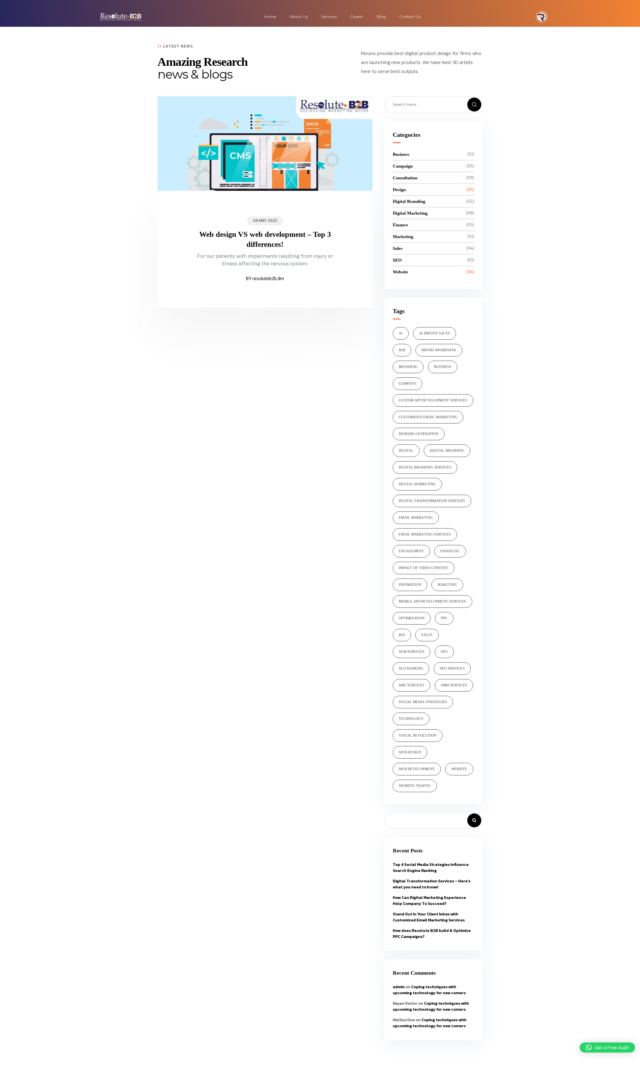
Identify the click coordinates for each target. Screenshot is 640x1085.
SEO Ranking (411, 668)
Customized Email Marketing (428, 417)
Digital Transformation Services (432, 501)
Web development (417, 769)
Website (459, 769)
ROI (402, 635)
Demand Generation (418, 434)
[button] (607, 1047)
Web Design (410, 752)
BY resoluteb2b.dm (265, 278)
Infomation (410, 585)
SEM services (411, 652)
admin (399, 987)
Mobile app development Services (432, 601)
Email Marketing (416, 517)
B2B (402, 350)
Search (474, 820)
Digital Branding (447, 450)
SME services (411, 685)
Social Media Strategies (423, 702)
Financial (450, 551)
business (442, 367)
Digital (406, 450)
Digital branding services (425, 467)
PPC (444, 618)
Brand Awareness (439, 350)
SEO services (452, 668)
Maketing (447, 585)
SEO (444, 652)
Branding (408, 367)
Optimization (411, 618)
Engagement (411, 551)
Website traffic (415, 786)
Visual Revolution (417, 735)
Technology (411, 719)
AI (401, 333)
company (407, 383)
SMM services (454, 685)
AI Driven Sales (434, 333)
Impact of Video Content (423, 568)
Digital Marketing (417, 484)
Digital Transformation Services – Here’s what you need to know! (431, 884)
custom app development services (433, 400)
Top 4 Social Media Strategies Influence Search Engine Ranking (431, 867)
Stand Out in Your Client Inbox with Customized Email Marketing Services (429, 917)
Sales (426, 635)
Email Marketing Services (425, 534)
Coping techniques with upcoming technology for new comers (429, 990)
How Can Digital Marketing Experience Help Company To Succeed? (429, 900)
